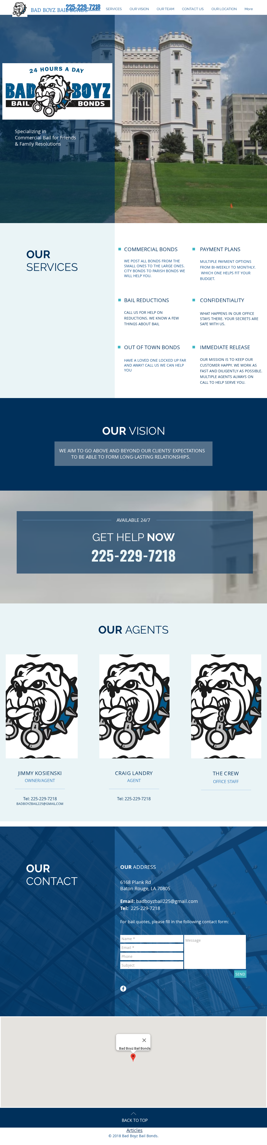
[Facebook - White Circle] (123, 989)
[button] (59, 9)
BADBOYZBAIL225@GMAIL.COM (39, 804)
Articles (134, 1130)
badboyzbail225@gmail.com (167, 901)
